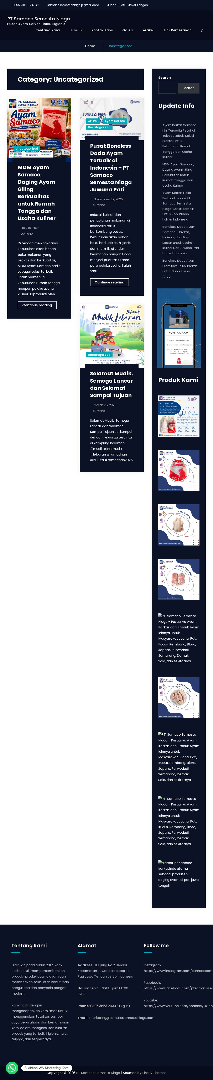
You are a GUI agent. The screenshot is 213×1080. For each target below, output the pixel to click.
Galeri (127, 30)
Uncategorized (27, 149)
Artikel (148, 30)
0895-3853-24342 (25, 5)
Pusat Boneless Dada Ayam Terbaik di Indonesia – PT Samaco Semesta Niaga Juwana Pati (111, 167)
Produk (76, 30)
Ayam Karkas (115, 121)
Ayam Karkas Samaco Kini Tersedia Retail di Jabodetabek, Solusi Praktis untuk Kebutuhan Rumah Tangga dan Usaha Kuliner (179, 141)
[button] (12, 1068)
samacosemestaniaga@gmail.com (73, 5)
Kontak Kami (102, 30)
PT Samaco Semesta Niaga (38, 19)
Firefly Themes (154, 1072)
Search (164, 77)
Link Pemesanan (178, 30)
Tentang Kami (48, 30)
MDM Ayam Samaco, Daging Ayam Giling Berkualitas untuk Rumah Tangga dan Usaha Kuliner (37, 193)
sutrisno (27, 233)
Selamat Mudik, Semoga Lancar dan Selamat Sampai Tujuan (111, 384)
